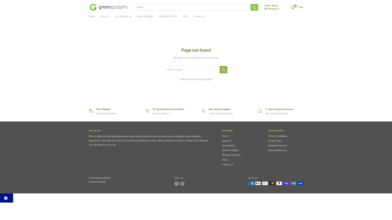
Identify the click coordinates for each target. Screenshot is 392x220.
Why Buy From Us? (168, 16)
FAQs (185, 16)
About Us (104, 16)
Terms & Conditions (278, 136)
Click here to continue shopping (196, 79)
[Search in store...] (223, 69)
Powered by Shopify (97, 182)
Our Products (121, 16)
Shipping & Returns (277, 145)
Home (92, 16)
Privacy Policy (275, 140)
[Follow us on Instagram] (182, 184)
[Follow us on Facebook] (176, 184)
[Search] (254, 7)
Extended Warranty (277, 150)
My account (271, 8)
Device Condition (145, 16)
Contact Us (199, 16)
